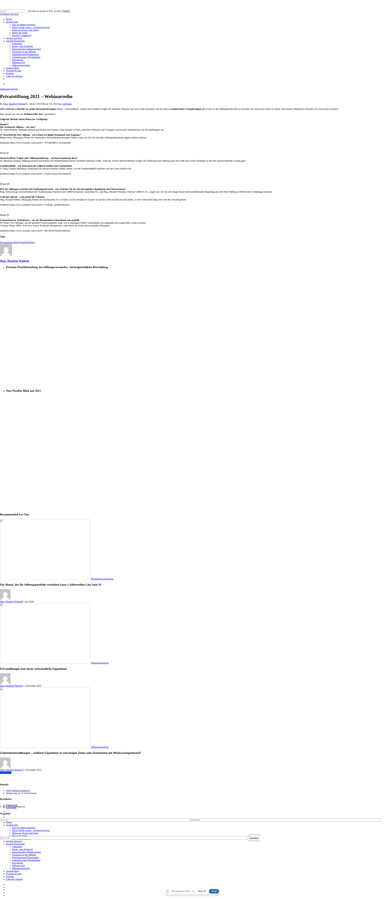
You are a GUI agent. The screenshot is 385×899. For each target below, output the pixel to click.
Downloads (17, 863)
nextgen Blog (12, 871)
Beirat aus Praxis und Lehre (25, 833)
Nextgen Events (13, 873)
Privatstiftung (6, 242)
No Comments (65, 104)
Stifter (15, 242)
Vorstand (22, 242)
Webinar (31, 242)
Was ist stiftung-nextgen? (24, 827)
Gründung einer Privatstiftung (26, 860)
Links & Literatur (14, 879)
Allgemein (17, 846)
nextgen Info (12, 825)
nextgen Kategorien (15, 844)
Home (9, 822)
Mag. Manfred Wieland (14, 104)
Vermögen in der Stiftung (24, 855)
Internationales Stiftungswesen (26, 852)
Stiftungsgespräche (9, 89)
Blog (93, 579)
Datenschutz (12, 805)
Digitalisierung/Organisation (25, 857)
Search (66, 11)
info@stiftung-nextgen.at (18, 790)
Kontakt (10, 876)
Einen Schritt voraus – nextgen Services (31, 830)
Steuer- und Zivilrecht (22, 849)
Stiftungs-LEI (18, 865)
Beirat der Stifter (20, 836)
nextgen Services (14, 841)
